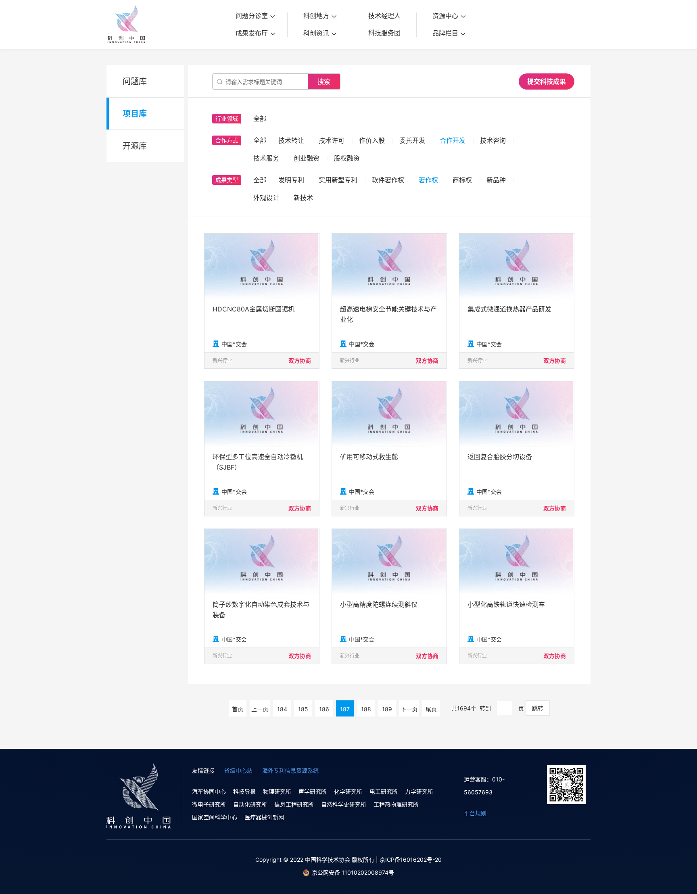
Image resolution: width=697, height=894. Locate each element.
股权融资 (347, 158)
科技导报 (244, 791)
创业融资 (306, 158)
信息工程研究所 (294, 804)
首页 (237, 709)
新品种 (496, 180)
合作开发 (452, 140)
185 (303, 709)
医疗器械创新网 (264, 817)
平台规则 (475, 813)
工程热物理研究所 (396, 804)
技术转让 (291, 140)
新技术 (303, 198)
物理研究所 (277, 791)
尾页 (431, 709)
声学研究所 (312, 791)
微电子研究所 (209, 804)
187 (345, 709)
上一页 (259, 709)
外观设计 (266, 198)
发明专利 (291, 180)
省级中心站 (238, 770)
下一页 (409, 709)
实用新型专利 (338, 180)
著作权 (428, 180)
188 (366, 709)
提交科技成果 (546, 81)
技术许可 (331, 140)
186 (324, 709)
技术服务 (266, 158)
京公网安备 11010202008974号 (353, 872)
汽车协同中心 (209, 791)
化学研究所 (348, 791)
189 (387, 709)
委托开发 (412, 140)
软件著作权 (388, 180)
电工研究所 (383, 791)
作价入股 (372, 140)
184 (282, 709)
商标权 (462, 180)
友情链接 (203, 770)
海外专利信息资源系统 (290, 770)
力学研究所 (419, 791)
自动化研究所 (250, 804)
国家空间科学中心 (214, 817)
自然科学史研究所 (343, 804)
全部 (259, 140)
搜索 (323, 81)
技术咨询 (493, 140)
